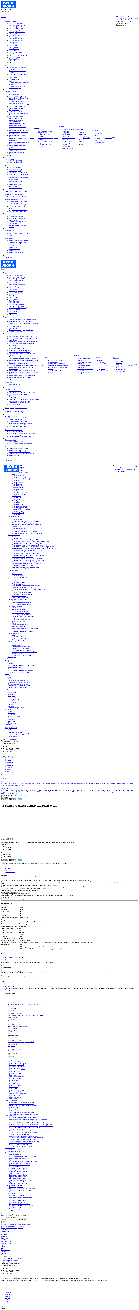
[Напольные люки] (17, 89)
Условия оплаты (6, 1241)
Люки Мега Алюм (109, 790)
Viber (8, 769)
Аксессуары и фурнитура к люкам (70, 783)
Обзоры (3, 1253)
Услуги (10, 663)
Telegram (9, 767)
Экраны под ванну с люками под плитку (14, 1226)
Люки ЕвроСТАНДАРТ (8, 790)
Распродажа (20, 785)
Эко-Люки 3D (23, 792)
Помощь (3, 1240)
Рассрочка (15, 699)
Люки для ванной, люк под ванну (12, 1228)
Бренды (3, 1251)
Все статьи (4, 1223)
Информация (5, 1238)
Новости (3, 1233)
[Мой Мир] (7, 799)
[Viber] (12, 799)
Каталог (22, 470)
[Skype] (18, 799)
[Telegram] (20, 799)
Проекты (11, 679)
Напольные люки (17, 538)
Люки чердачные (17, 636)
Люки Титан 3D (33, 792)
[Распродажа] (17, 256)
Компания (11, 713)
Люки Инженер (56, 792)
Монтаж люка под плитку (9, 986)
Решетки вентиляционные (20, 624)
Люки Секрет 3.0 (97, 790)
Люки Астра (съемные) (122, 790)
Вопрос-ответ (5, 1250)
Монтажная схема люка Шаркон (11, 957)
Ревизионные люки (18, 582)
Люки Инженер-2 (67, 792)
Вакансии (4, 1234)
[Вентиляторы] (17, 237)
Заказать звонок (118, 473)
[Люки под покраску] (17, 64)
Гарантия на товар (7, 1245)
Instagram (10, 765)
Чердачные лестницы (19, 609)
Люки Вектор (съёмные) (80, 792)
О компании (5, 1231)
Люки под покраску (18, 519)
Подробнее (11, 1010)
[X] (10, 799)
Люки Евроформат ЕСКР (83, 790)
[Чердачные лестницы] (17, 198)
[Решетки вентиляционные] (17, 213)
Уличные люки (17, 574)
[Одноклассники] (4, 799)
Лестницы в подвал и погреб (21, 602)
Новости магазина (9, 1217)
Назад (21, 469)
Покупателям (12, 692)
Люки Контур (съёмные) (96, 792)
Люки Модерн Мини (12, 792)
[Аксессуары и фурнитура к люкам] (17, 189)
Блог (2, 1248)
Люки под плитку (18, 475)
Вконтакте (10, 763)
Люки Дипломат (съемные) (25, 790)
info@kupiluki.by (6, 11)
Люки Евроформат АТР (41, 790)
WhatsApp (10, 772)
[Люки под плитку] (17, 20)
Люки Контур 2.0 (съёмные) (113, 792)
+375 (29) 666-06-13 (122, 16)
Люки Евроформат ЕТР (56, 790)
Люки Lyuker (13, 793)
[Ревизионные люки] (17, 164)
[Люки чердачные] (17, 228)
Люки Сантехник (128, 792)
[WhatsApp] (15, 799)
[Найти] (1, 15)
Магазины (4, 1236)
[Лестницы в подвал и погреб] (17, 193)
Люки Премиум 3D (45, 792)
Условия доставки (6, 1243)
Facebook (10, 760)
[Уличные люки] (17, 157)
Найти (3, 1308)
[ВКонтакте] (2, 799)
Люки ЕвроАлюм (69, 790)
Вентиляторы (16, 645)
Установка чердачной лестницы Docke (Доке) (15, 1224)
